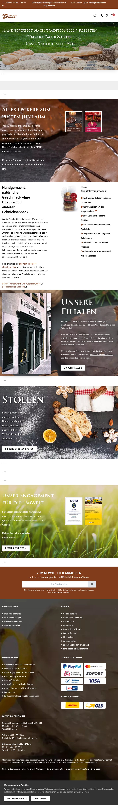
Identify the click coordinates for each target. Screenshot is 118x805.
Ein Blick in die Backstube (14, 669)
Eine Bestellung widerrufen (75, 649)
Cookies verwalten (11, 625)
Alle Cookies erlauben (16, 799)
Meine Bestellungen (12, 617)
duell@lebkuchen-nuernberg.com (23, 738)
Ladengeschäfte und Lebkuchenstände (21, 696)
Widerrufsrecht (69, 633)
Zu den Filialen (73, 368)
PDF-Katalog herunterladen (95, 3)
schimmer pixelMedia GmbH (79, 769)
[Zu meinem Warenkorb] (112, 15)
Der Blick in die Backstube (13, 287)
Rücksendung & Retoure (14, 676)
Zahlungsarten (69, 641)
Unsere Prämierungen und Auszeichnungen (21, 284)
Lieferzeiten (68, 637)
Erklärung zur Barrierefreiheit (75, 645)
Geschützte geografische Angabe (18, 684)
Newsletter (77, 3)
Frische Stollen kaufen (19, 449)
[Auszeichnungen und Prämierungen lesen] (96, 211)
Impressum (67, 625)
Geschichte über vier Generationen (19, 665)
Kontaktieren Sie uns (71, 629)
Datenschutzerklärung (61, 592)
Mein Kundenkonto (12, 614)
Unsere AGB (68, 621)
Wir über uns (9, 692)
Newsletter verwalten (13, 621)
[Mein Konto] (101, 15)
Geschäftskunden (11, 680)
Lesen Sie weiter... (16, 548)
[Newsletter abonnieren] (92, 584)
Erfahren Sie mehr (81, 792)
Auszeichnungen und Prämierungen (19, 688)
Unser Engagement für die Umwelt (18, 672)
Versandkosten (69, 614)
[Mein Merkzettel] (106, 15)
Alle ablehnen (40, 799)
